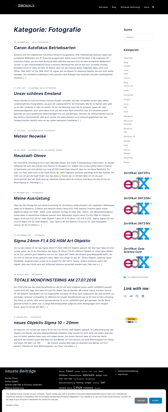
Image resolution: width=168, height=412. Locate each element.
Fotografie (43, 42)
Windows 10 (129, 136)
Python (127, 78)
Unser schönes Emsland (37, 93)
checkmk (77, 371)
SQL (126, 132)
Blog (114, 7)
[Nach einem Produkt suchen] (153, 7)
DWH (61, 379)
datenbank (88, 375)
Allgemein (33, 88)
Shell (126, 73)
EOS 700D (68, 379)
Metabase (128, 116)
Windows (128, 128)
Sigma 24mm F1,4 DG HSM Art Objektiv (52, 240)
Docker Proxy (11, 378)
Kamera (62, 388)
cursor (95, 371)
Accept (155, 401)
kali (103, 382)
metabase (88, 388)
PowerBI (127, 124)
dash (101, 371)
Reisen (59, 150)
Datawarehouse (75, 375)
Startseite (103, 7)
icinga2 (88, 383)
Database (63, 375)
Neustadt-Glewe (30, 155)
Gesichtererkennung (67, 383)
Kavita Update (11, 381)
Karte (146, 7)
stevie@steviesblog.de (138, 277)
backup (62, 371)
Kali (125, 107)
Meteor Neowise (30, 136)
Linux (126, 70)
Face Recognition (78, 379)
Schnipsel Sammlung (130, 7)
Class (90, 371)
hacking (79, 383)
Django (127, 153)
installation (96, 383)
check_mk (128, 86)
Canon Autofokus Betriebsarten (45, 47)
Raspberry (128, 158)
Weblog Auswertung (14, 388)
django (99, 375)
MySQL (127, 141)
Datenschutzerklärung (128, 371)
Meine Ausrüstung (32, 198)
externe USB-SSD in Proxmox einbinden (23, 384)
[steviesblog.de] (27, 7)
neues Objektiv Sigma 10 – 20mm (46, 322)
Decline (141, 401)
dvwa (126, 90)
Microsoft (128, 121)
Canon (69, 371)
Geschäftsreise (90, 379)
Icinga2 (127, 66)
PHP (126, 145)
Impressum (123, 374)
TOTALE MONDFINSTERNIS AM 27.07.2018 (55, 280)
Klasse (69, 388)
